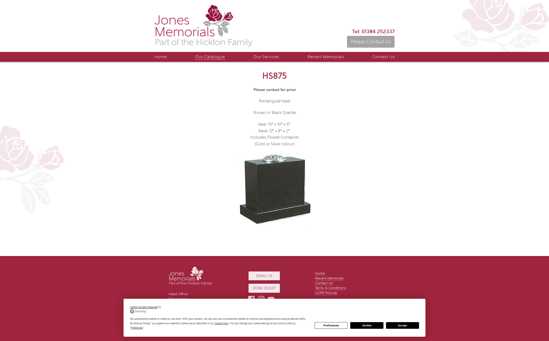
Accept (402, 325)
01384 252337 (373, 31)
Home (160, 56)
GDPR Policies (326, 293)
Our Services (266, 56)
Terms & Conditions (330, 288)
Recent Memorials (326, 56)
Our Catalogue (210, 56)
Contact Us (383, 56)
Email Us (264, 276)
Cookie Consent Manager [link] (144, 307)
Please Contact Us (371, 42)
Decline (366, 325)
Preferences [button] (137, 327)
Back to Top (539, 325)
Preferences (331, 325)
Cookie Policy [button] (221, 323)
